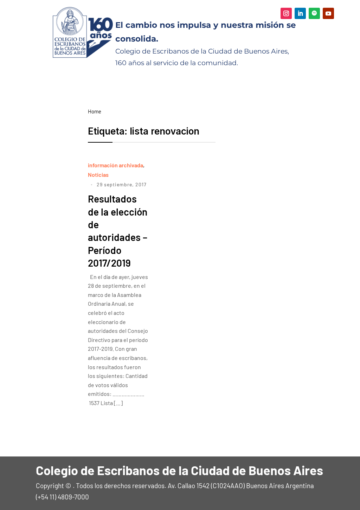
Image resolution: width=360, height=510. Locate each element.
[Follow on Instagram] (286, 13)
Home (94, 111)
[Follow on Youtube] (328, 13)
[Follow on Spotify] (314, 13)
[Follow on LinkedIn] (300, 13)
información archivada (115, 165)
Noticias (98, 174)
